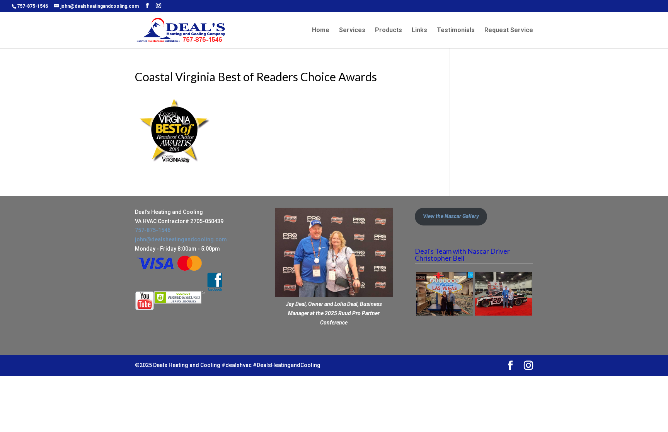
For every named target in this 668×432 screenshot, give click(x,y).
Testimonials (456, 30)
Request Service (508, 30)
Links (419, 30)
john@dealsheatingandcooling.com (181, 239)
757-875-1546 (32, 6)
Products (388, 30)
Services (352, 30)
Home (320, 30)
